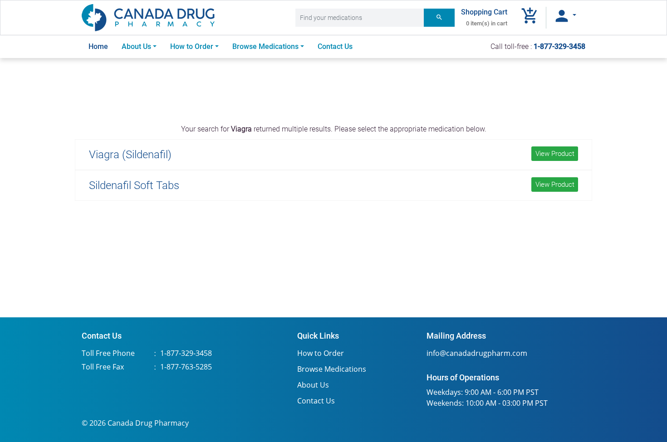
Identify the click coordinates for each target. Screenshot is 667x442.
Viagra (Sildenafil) (331, 154)
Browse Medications (331, 369)
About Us (136, 46)
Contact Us (335, 46)
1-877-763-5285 (186, 367)
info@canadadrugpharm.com (477, 353)
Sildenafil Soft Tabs (331, 185)
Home (101, 46)
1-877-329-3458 (186, 353)
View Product (554, 154)
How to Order (191, 46)
